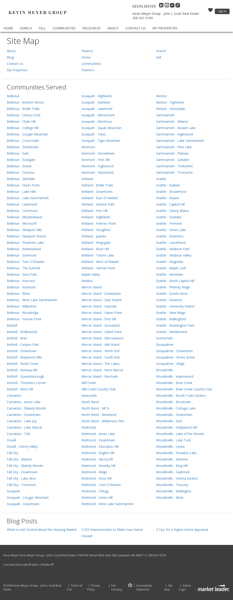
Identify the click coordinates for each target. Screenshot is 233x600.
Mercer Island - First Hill (98, 319)
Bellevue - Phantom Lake (25, 242)
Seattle (161, 179)
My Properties (164, 28)
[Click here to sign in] (210, 11)
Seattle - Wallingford (171, 319)
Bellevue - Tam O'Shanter (26, 261)
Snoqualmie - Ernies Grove (175, 357)
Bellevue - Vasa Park (22, 274)
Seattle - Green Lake (171, 230)
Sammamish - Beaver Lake (176, 128)
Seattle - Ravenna (169, 300)
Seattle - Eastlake (169, 217)
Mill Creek (88, 383)
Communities (64, 28)
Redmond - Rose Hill (96, 478)
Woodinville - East (169, 421)
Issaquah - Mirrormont (98, 115)
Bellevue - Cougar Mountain (27, 134)
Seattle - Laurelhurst (171, 242)
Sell (42, 28)
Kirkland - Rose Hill (95, 249)
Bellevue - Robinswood (24, 249)
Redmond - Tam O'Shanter (101, 485)
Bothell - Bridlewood (22, 332)
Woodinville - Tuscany (172, 485)
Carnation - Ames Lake (24, 402)
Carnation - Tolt (18, 434)
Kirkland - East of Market (99, 198)
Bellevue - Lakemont (22, 204)
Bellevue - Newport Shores (26, 236)
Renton (161, 96)
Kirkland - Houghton (96, 230)
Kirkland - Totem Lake (97, 255)
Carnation (14, 395)
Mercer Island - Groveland (100, 325)
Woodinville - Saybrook (173, 472)
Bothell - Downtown (22, 351)
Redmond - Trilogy (95, 491)
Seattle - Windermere (171, 332)
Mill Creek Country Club (98, 389)
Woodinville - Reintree (172, 459)
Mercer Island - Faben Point (101, 312)
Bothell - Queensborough (25, 376)
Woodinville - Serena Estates (177, 478)
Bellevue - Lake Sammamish (28, 198)
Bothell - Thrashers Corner (26, 383)
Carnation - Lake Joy (22, 421)
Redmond (88, 427)
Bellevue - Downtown (23, 147)
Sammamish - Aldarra (172, 121)
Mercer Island (91, 287)
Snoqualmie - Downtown (174, 351)
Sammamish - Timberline (174, 166)
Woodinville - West (169, 497)
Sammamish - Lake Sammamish (180, 140)
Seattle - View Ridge (170, 312)
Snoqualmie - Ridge (170, 363)
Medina (86, 281)
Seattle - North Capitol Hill (175, 281)
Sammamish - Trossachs (174, 172)
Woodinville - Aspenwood (174, 376)
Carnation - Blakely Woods (26, 408)
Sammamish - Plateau (172, 153)
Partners (87, 70)
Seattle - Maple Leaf (171, 268)
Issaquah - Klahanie (95, 102)
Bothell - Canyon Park (23, 344)
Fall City (12, 453)
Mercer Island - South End (100, 357)
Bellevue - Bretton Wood (25, 102)
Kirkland (87, 179)
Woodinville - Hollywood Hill (176, 427)
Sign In (222, 11)
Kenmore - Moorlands (97, 172)
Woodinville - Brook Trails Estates (181, 395)
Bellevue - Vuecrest (21, 281)
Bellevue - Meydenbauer (25, 217)
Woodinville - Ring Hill (171, 465)
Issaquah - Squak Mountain (101, 128)
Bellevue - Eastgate (21, 160)
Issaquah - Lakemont (97, 109)
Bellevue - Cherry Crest (24, 115)
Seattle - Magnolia (169, 261)
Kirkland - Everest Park (97, 204)
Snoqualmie (164, 344)
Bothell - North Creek (22, 363)
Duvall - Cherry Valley (22, 446)
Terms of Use (74, 587)
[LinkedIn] (162, 6)
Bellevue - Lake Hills (21, 191)
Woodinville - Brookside (173, 402)
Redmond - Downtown (98, 440)
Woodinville (164, 370)
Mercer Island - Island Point (101, 332)
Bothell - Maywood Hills (24, 357)
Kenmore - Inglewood (97, 166)
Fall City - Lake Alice (21, 478)
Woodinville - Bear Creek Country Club (184, 389)
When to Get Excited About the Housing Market (42, 529)
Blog (10, 57)
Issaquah (13, 491)
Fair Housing (116, 587)
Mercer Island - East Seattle (101, 300)
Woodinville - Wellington (173, 491)
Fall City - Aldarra (19, 459)
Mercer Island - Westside (99, 376)
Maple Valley (90, 274)
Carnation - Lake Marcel (24, 427)
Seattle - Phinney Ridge (173, 287)
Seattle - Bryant (167, 198)
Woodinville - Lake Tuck (173, 440)
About (113, 28)
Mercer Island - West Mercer (102, 370)
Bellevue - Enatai (19, 166)
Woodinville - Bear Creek (174, 383)
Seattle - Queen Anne (171, 293)
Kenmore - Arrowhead (97, 153)
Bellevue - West (18, 293)
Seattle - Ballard (168, 185)
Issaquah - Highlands (96, 96)
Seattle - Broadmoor (171, 191)
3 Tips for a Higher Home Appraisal (182, 529)
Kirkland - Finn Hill (94, 210)
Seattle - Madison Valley (173, 255)
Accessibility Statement (144, 587)
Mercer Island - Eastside (99, 306)
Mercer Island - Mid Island (100, 344)
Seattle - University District (175, 306)
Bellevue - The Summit (23, 268)
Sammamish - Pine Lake (174, 147)
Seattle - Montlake (169, 274)
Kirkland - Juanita (93, 236)
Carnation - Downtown (24, 414)
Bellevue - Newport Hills (24, 230)
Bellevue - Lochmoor (22, 210)
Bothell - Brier (17, 338)
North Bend (90, 402)
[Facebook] (167, 6)
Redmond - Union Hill (97, 497)
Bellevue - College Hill (22, 128)
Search (26, 28)
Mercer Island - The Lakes (100, 363)
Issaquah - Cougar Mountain (28, 497)
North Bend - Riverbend (98, 414)
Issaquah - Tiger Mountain (100, 140)
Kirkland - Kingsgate (96, 242)
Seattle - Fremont (169, 223)
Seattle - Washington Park (175, 325)
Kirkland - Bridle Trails (97, 185)
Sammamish (165, 115)
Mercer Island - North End (100, 351)
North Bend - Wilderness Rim (102, 421)
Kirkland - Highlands (95, 217)
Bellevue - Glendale (21, 179)
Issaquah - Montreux (96, 121)
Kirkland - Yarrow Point (98, 268)
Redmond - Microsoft (97, 459)
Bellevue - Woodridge (22, 312)
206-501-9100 (142, 18)
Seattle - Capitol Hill (170, 204)
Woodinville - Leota (170, 446)
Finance (87, 51)
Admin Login (185, 587)
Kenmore (88, 147)
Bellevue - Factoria (20, 172)
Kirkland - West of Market (100, 261)
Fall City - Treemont (21, 485)
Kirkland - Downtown (96, 191)
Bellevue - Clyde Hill (21, 121)
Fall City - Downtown (22, 472)
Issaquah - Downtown (23, 504)
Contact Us (135, 28)
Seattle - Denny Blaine (172, 210)
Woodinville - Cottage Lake (176, 408)
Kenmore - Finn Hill (95, 160)
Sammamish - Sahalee (172, 160)
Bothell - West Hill (20, 389)
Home (8, 28)
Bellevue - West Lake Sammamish (32, 300)
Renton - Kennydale (170, 109)
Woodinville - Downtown (174, 414)
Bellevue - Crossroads (23, 140)
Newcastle (89, 395)
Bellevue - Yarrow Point (24, 319)
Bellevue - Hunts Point (23, 185)
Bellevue (13, 96)
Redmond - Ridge (94, 472)
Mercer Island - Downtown (101, 293)
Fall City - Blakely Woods (25, 465)
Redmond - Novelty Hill (98, 465)
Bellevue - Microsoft (22, 223)
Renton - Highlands (170, 102)
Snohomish (164, 338)
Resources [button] (91, 28)
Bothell (12, 325)
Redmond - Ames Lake (98, 434)
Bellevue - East (18, 153)
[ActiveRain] (172, 6)
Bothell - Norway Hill (22, 370)
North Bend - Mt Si (95, 408)
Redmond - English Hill (97, 453)
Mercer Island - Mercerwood (102, 338)
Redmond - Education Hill (100, 446)
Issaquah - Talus (93, 134)
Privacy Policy (93, 587)
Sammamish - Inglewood (174, 134)
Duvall (11, 440)
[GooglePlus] (177, 6)
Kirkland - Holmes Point (98, 223)
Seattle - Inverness (169, 236)
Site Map (168, 587)
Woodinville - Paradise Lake (176, 453)
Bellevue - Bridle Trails (23, 109)
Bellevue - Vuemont (21, 287)
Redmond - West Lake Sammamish (107, 504)
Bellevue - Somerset (22, 255)
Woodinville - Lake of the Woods (180, 434)
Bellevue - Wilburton (21, 306)
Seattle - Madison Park (173, 249)
